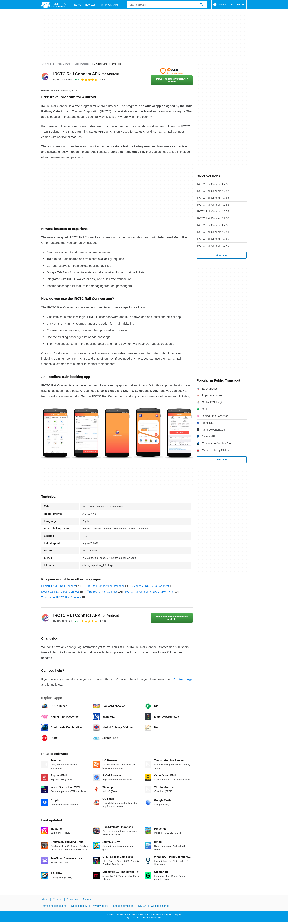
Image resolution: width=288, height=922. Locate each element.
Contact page (183, 679)
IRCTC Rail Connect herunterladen (104, 586)
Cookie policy (79, 906)
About (44, 899)
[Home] (42, 63)
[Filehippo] (53, 4)
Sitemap (87, 899)
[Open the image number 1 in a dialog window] (86, 433)
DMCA (142, 906)
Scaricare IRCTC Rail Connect (150, 586)
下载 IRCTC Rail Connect (101, 591)
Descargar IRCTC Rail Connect (60, 591)
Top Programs (109, 4)
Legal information (123, 906)
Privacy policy (100, 906)
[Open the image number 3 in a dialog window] (148, 433)
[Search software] (201, 4)
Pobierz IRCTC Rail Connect (58, 586)
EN (238, 4)
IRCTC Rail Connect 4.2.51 (213, 232)
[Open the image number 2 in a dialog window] (117, 433)
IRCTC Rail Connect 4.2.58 (213, 184)
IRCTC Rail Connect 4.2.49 (213, 245)
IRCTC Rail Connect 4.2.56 (213, 197)
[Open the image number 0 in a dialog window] (55, 433)
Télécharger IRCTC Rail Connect (61, 597)
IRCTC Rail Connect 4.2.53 (213, 218)
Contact (57, 899)
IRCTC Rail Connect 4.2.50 (213, 238)
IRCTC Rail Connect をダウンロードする (149, 591)
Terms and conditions (53, 906)
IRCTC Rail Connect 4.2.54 (213, 211)
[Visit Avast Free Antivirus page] (172, 71)
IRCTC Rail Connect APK (86, 74)
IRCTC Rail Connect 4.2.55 (213, 204)
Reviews (90, 4)
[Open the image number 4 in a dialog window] (179, 433)
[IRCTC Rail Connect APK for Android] (45, 77)
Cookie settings (160, 906)
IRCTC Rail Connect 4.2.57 (213, 191)
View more (222, 255)
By (62, 79)
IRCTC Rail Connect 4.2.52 (213, 225)
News (77, 4)
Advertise (72, 899)
